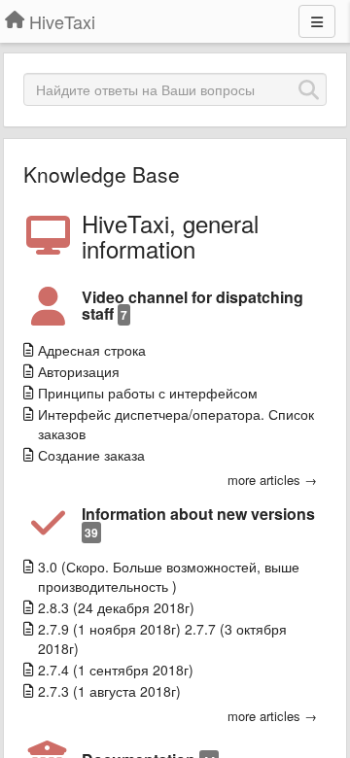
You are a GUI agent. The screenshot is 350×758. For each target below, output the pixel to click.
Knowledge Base (101, 174)
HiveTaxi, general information (170, 236)
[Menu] (316, 21)
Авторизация (79, 371)
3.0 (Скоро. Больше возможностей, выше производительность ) (168, 576)
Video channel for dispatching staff (192, 306)
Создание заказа (91, 455)
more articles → (272, 480)
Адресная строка (92, 350)
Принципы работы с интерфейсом (148, 392)
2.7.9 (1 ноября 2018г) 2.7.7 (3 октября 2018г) (162, 638)
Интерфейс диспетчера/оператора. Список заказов (176, 423)
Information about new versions (198, 521)
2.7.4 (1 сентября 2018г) (115, 669)
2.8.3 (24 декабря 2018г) (116, 607)
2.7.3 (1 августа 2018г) (109, 691)
